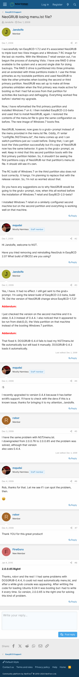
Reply (74, 215)
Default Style (12, 662)
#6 (76, 481)
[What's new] (67, 4)
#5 (76, 431)
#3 (76, 285)
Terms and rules (24, 667)
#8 (76, 562)
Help (54, 667)
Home (63, 667)
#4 (76, 381)
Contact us (8, 667)
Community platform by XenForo (30, 674)
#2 (76, 238)
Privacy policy (42, 667)
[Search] (74, 4)
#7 (76, 528)
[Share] (71, 43)
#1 (76, 43)
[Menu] (5, 4)
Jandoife (8, 22)
